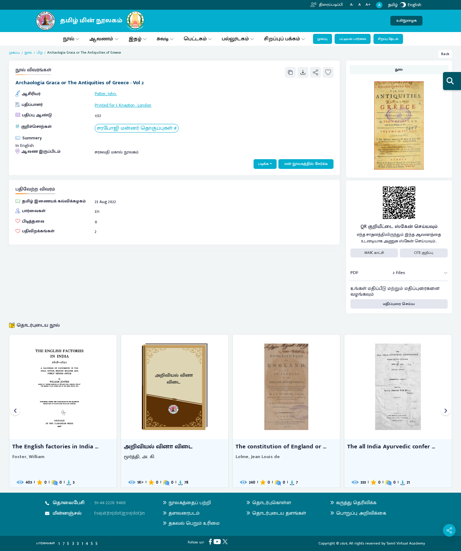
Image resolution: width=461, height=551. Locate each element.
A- (352, 5)
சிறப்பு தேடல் (388, 39)
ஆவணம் (102, 38)
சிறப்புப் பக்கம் (282, 38)
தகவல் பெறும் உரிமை (194, 523)
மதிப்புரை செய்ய (399, 304)
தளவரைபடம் (184, 513)
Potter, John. (106, 93)
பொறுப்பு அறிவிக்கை (361, 513)
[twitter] (226, 541)
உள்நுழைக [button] (406, 20)
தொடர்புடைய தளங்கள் (279, 513)
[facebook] (211, 541)
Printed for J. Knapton (115, 105)
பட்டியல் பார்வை (352, 39)
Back (445, 54)
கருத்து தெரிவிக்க (356, 502)
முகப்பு (322, 39)
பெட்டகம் (195, 38)
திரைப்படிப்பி (330, 4)
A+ (368, 5)
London (144, 105)
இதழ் (135, 38)
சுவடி (163, 38)
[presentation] (15, 411)
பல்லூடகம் (235, 38)
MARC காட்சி (374, 253)
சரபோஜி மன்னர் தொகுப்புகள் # (136, 128)
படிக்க (263, 164)
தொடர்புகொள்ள (271, 502)
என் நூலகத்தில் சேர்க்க (306, 164)
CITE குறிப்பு (423, 253)
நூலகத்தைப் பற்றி (190, 502)
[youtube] (218, 541)
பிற (39, 52)
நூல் (68, 38)
